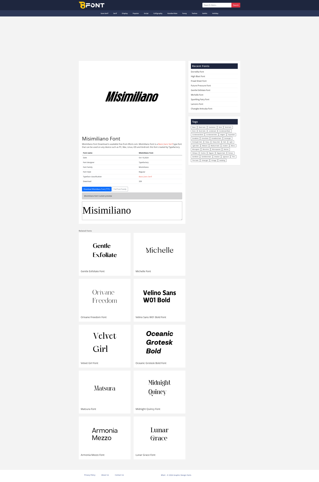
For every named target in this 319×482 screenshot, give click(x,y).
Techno (194, 13)
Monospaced (216, 149)
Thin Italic (195, 160)
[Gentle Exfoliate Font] (105, 250)
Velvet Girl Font (89, 363)
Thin (233, 157)
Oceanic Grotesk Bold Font (151, 363)
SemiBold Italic (206, 157)
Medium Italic (215, 146)
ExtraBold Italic (216, 138)
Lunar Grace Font (145, 455)
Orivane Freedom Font (94, 317)
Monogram (195, 149)
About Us (105, 475)
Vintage (213, 160)
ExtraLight (227, 138)
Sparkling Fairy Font (200, 99)
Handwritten (172, 13)
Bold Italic (228, 127)
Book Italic (202, 131)
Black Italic (202, 127)
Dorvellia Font (197, 71)
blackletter (212, 127)
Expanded (231, 134)
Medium (204, 146)
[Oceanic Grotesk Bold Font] (159, 342)
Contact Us (119, 475)
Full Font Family (120, 189)
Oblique (195, 153)
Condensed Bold (197, 134)
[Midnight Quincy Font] (159, 388)
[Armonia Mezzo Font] (105, 434)
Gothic (204, 13)
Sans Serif (104, 13)
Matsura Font (88, 409)
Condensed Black (224, 131)
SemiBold (195, 157)
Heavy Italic (216, 142)
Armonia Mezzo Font (92, 455)
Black (194, 127)
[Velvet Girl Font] (105, 342)
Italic (224, 142)
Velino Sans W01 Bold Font (151, 317)
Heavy (207, 142)
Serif (115, 13)
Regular (211, 153)
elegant (222, 134)
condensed (212, 131)
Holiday (215, 13)
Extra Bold (205, 138)
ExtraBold (195, 138)
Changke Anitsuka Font (201, 108)
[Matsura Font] (105, 388)
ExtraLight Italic (197, 142)
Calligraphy (157, 13)
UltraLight (205, 160)
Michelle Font (143, 271)
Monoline (206, 149)
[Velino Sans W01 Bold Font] (159, 296)
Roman (230, 153)
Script (146, 13)
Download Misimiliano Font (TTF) (97, 189)
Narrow (226, 149)
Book (194, 131)
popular (136, 13)
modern (225, 146)
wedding (222, 160)
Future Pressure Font (201, 85)
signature (226, 157)
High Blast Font (198, 76)
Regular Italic (221, 153)
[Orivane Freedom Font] (105, 296)
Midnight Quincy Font (148, 409)
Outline (203, 153)
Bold (220, 127)
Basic (160, 144)
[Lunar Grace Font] (159, 434)
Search (236, 5)
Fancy (184, 13)
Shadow (217, 157)
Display (125, 13)
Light (231, 142)
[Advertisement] (159, 37)
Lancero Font (197, 104)
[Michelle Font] (159, 250)
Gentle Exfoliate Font (93, 271)
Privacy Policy (89, 475)
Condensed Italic (211, 134)
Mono (233, 146)
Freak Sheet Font (199, 81)
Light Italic (195, 146)
